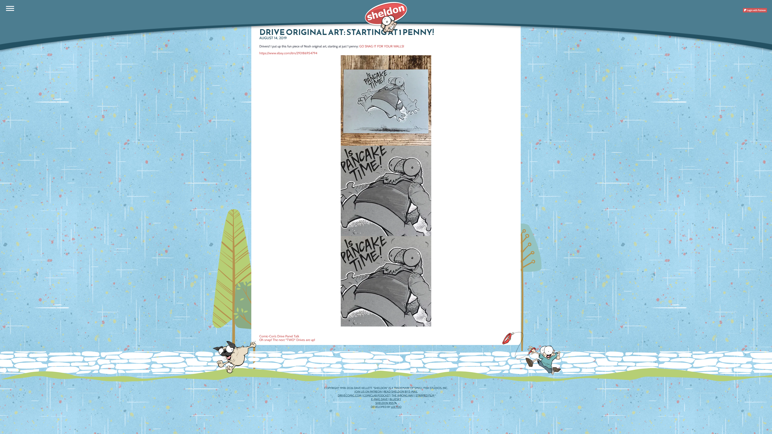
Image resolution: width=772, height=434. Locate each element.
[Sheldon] (386, 17)
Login (756, 10)
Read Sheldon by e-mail (401, 391)
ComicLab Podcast (376, 395)
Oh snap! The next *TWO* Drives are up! (287, 340)
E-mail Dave (379, 399)
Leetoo (396, 407)
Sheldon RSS (384, 403)
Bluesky (395, 399)
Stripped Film (425, 395)
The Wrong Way (403, 395)
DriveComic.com (349, 395)
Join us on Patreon (368, 391)
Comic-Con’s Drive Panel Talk (279, 336)
